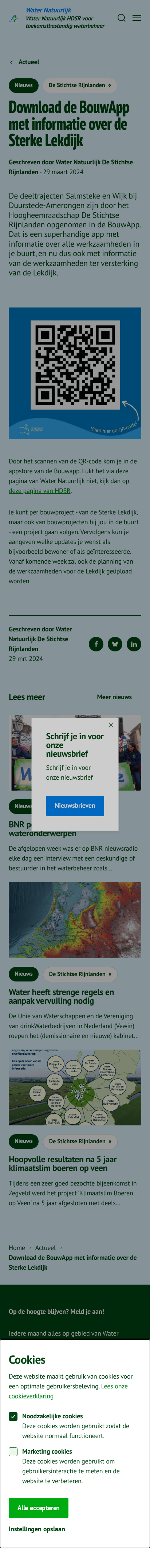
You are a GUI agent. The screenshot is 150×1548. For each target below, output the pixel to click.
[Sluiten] (111, 725)
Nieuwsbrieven (75, 806)
